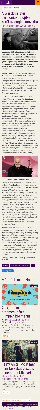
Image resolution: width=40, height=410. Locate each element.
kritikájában (11, 217)
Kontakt (19, 400)
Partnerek (8, 400)
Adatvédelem (26, 400)
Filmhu (9, 404)
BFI (7, 258)
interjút (17, 228)
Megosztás (8, 271)
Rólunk (14, 400)
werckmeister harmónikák (20, 266)
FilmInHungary (20, 404)
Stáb (3, 400)
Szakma (35, 404)
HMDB (14, 404)
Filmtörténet (29, 404)
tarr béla (5, 266)
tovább (5, 336)
